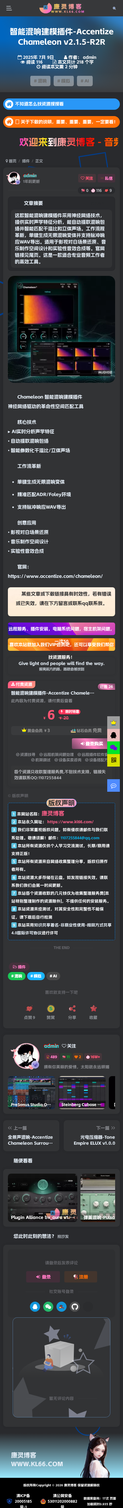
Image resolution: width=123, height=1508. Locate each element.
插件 (26, 161)
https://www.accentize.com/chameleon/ (55, 576)
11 (68, 1056)
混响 (58, 397)
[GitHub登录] (75, 1307)
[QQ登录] (35, 1307)
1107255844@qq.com (80, 837)
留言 (63, 603)
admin (30, 175)
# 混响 (40, 81)
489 (53, 1056)
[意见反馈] (113, 785)
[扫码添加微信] (113, 747)
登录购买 (94, 743)
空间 (60, 406)
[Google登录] (88, 1307)
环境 (66, 494)
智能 (49, 397)
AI (14, 431)
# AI (85, 81)
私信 (109, 178)
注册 (83, 1277)
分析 (30, 431)
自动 (15, 441)
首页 (12, 161)
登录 (46, 1277)
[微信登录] (48, 1307)
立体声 (58, 450)
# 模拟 (63, 81)
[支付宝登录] (61, 1307)
